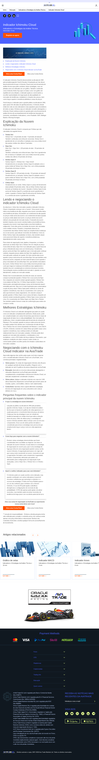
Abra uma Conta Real (14, 74)
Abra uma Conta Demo (35, 74)
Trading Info (37, 674)
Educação (12, 10)
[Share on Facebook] (4, 15)
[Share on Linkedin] (13, 15)
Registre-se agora (12, 35)
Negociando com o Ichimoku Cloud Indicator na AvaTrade (23, 70)
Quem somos (38, 686)
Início (4, 10)
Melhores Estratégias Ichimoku (15, 67)
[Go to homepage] (9, 752)
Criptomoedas (38, 669)
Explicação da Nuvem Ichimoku (15, 61)
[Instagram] (77, 713)
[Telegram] (93, 713)
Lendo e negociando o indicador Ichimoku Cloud (20, 64)
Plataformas (37, 663)
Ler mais (6, 576)
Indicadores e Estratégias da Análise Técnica (32, 10)
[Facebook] (66, 713)
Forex (35, 652)
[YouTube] (71, 713)
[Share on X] (9, 15)
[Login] (96, 5)
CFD (35, 657)
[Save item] (18, 16)
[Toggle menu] (3, 5)
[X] (82, 713)
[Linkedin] (88, 713)
